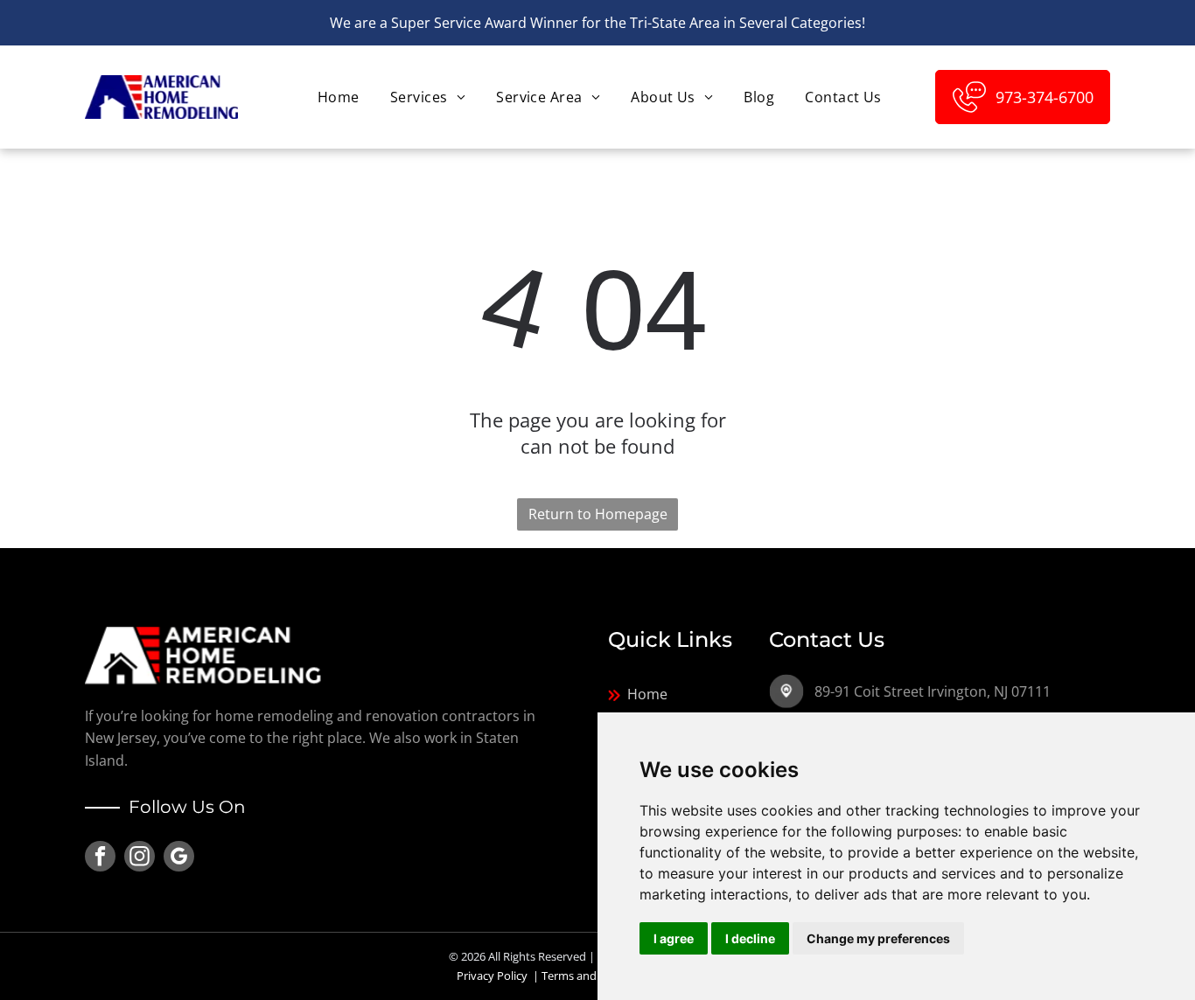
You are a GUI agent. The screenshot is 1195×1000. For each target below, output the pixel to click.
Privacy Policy (492, 975)
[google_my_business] (179, 858)
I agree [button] (673, 938)
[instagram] (139, 858)
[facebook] (100, 858)
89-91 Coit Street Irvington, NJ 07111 (932, 691)
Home (647, 694)
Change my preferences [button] (878, 938)
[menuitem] (336, 97)
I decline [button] (750, 938)
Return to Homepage (597, 514)
